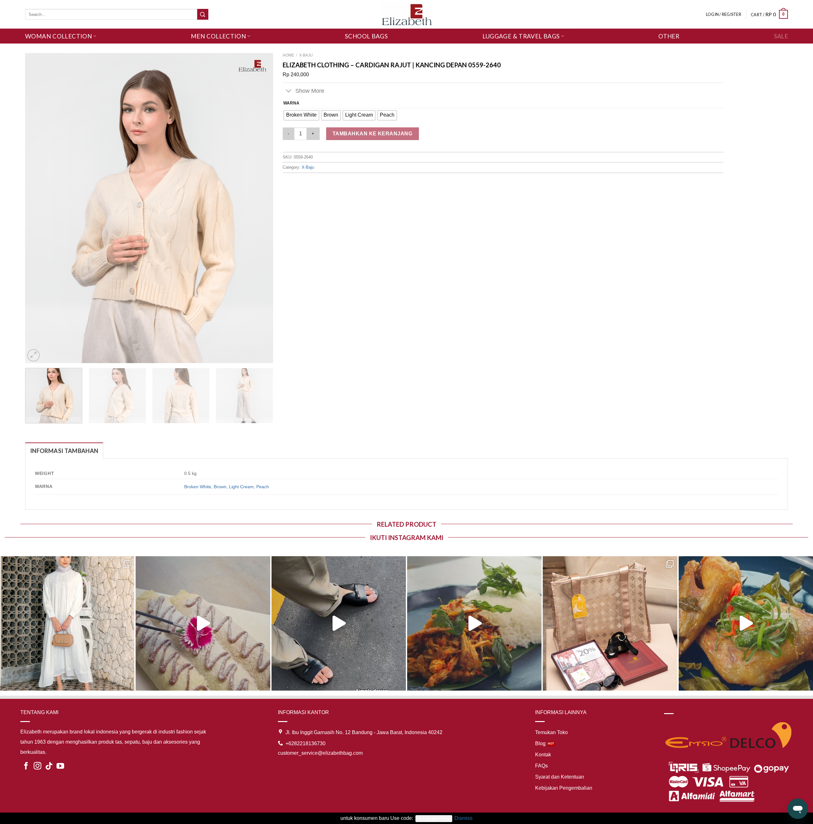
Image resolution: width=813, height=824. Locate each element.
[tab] (64, 450)
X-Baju (306, 55)
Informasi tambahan (64, 450)
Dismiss (463, 818)
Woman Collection (58, 36)
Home (288, 55)
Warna (291, 103)
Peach (262, 486)
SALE (781, 36)
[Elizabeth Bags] (406, 14)
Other (668, 36)
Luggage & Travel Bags (521, 36)
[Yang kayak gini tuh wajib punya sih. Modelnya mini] (339, 623)
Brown (220, 486)
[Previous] (38, 208)
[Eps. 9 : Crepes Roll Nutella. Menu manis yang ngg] (203, 623)
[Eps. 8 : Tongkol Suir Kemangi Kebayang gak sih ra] (474, 623)
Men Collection (218, 36)
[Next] (260, 208)
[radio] (301, 115)
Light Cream (241, 486)
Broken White (197, 486)
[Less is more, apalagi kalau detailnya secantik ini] (67, 623)
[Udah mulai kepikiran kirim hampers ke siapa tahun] (610, 623)
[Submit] (202, 14)
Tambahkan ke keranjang (373, 133)
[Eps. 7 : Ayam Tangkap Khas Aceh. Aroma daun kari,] (746, 623)
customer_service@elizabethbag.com (320, 753)
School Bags (366, 36)
